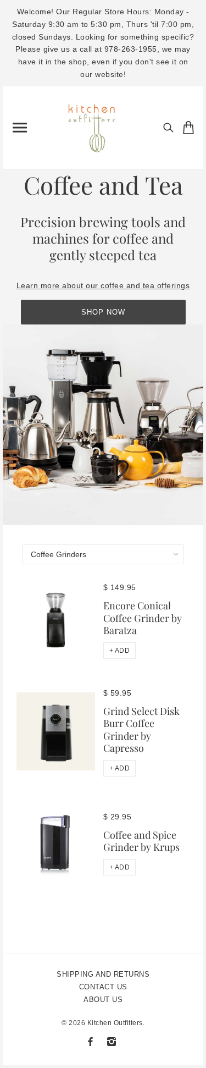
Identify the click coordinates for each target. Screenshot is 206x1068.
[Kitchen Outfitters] (96, 125)
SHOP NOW (103, 312)
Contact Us (103, 987)
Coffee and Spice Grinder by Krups (141, 841)
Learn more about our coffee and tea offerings (103, 285)
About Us (103, 999)
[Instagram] (111, 1042)
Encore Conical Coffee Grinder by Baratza (142, 618)
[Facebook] (90, 1042)
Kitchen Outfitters (115, 1023)
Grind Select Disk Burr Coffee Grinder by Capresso (141, 729)
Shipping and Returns (103, 974)
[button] (119, 650)
